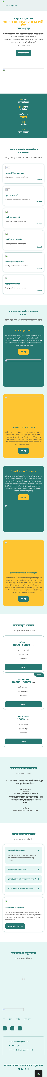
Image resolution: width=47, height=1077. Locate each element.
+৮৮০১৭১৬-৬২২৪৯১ (15, 1046)
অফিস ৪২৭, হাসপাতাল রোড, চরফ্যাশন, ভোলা (21, 1050)
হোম (4, 1019)
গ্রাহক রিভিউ (27, 1019)
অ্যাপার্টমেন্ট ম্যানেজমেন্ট (14, 262)
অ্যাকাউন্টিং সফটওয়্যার (14, 173)
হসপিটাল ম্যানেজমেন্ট (13, 239)
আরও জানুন (39, 179)
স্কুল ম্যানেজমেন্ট (11, 195)
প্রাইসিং (18, 1019)
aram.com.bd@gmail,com (19, 1042)
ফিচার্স (10, 1019)
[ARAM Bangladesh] (23, 5)
